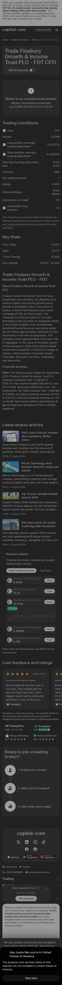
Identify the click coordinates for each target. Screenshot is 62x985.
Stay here (31, 978)
